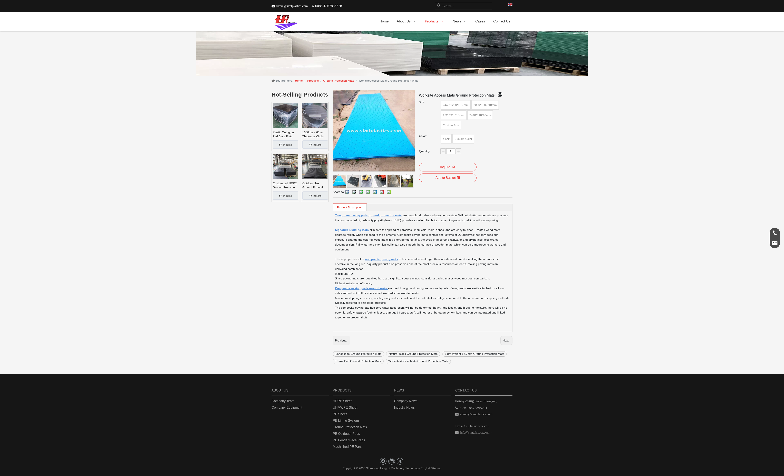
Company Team (283, 401)
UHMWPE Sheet (345, 407)
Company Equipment (287, 407)
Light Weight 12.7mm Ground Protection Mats (474, 353)
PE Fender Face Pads (349, 440)
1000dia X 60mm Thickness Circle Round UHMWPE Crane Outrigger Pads (313, 134)
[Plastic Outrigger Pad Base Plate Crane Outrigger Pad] (285, 115)
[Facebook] (383, 461)
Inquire (287, 144)
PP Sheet (340, 414)
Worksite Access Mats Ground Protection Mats (418, 361)
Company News (405, 401)
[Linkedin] (391, 461)
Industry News (404, 407)
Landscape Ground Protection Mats (358, 353)
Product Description (349, 207)
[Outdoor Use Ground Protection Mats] (314, 166)
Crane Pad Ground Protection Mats (358, 361)
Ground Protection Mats (350, 427)
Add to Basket (445, 177)
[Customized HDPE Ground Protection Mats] (285, 166)
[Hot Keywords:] (438, 6)
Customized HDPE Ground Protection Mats (285, 185)
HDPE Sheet (342, 401)
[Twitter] (400, 461)
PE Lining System (346, 420)
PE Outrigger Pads (346, 433)
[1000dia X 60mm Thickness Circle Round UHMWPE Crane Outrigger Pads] (314, 115)
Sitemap (436, 468)
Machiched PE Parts (347, 446)
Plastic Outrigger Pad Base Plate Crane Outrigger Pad (283, 134)
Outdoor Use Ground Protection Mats (314, 185)
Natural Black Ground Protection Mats (413, 353)
